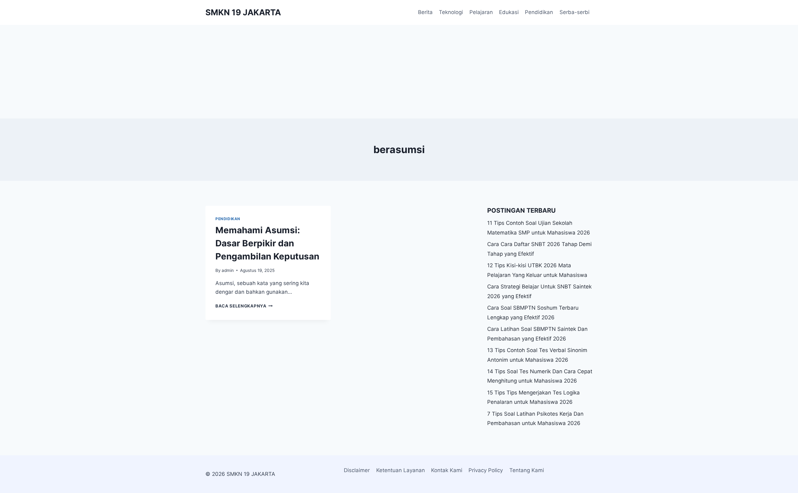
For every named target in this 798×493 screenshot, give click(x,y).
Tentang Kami (526, 470)
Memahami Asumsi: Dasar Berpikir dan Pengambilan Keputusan (267, 243)
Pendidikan (539, 12)
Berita (425, 12)
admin (228, 270)
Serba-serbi (574, 12)
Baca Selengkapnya (244, 305)
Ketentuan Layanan (400, 470)
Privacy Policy (486, 470)
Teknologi (451, 12)
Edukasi (509, 12)
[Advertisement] (399, 71)
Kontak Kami (446, 470)
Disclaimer (357, 470)
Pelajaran (481, 12)
